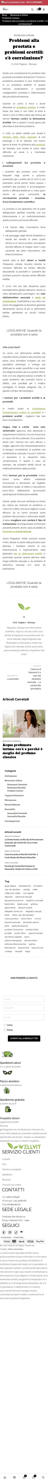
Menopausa (10, 800)
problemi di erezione (14, 930)
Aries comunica (15, 1249)
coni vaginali (28, 893)
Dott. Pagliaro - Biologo (24, 64)
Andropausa (11, 776)
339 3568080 (20, 1200)
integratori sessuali (33, 911)
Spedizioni (7, 1174)
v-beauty (8, 951)
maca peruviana (11, 919)
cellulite (26, 889)
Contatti (6, 1159)
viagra (27, 951)
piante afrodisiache (20, 926)
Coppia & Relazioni (14, 795)
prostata (40, 144)
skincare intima (30, 940)
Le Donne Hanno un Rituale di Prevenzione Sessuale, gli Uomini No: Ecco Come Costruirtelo (24, 843)
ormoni (38, 919)
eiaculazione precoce (14, 900)
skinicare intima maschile (15, 944)
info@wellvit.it (14, 1204)
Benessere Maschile (16, 788)
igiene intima (10, 908)
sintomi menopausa (13, 940)
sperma (32, 944)
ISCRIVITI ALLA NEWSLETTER (24, 1038)
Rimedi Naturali (12, 804)
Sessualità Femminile (17, 813)
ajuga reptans (10, 886)
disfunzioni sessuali (23, 897)
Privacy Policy (6, 1237)
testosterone (10, 948)
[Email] (24, 617)
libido (7, 915)
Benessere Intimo (19, 15)
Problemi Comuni (10, 18)
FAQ (4, 1164)
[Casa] (5, 1477)
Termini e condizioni (11, 1169)
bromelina (37, 886)
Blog (4, 15)
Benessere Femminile (17, 785)
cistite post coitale (12, 893)
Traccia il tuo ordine (11, 1185)
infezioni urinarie (25, 908)
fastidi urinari (22, 904)
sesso (26, 937)
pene (7, 926)
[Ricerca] (32, 9)
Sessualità (10, 809)
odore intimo (26, 919)
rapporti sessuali (36, 933)
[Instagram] (10, 1232)
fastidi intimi (10, 904)
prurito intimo (20, 933)
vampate (18, 951)
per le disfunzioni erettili (28, 553)
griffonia (34, 904)
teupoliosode (37, 948)
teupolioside (23, 948)
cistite (35, 889)
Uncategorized (12, 821)
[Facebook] (3, 1232)
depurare (9, 897)
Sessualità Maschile (16, 816)
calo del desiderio (12, 889)
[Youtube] (21, 1232)
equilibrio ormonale (34, 900)
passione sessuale (12, 922)
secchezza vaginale (13, 937)
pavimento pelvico (31, 922)
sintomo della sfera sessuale (20, 137)
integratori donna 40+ (14, 911)
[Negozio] (14, 1477)
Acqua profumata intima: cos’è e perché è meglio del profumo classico (23, 751)
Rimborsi (6, 1179)
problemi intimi (32, 930)
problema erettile (26, 107)
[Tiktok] (16, 1232)
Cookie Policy (18, 1237)
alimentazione (25, 886)
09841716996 (12, 1197)
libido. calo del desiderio (23, 915)
